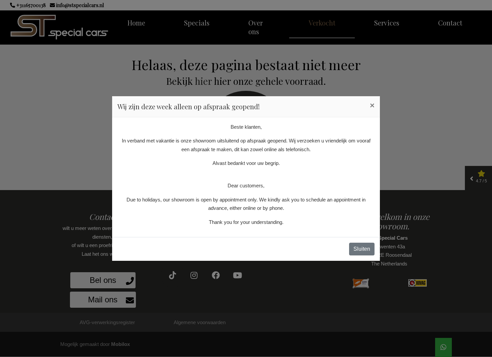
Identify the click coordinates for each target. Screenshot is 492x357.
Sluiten (361, 249)
